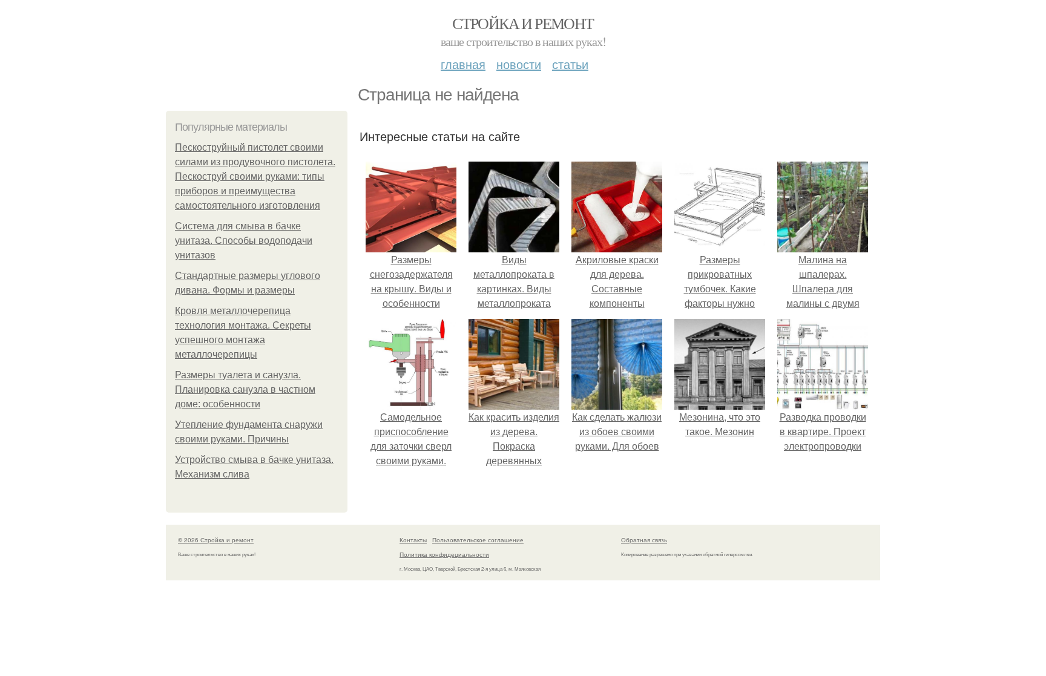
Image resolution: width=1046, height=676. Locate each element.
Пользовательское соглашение (478, 540)
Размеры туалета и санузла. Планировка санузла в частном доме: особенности (245, 389)
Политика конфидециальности (444, 554)
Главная (463, 64)
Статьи (570, 64)
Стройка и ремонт (522, 23)
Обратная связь (644, 540)
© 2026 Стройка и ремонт (216, 540)
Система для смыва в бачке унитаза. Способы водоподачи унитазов (243, 240)
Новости (518, 64)
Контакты (413, 540)
